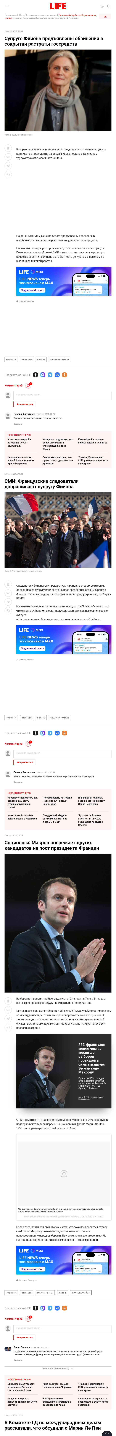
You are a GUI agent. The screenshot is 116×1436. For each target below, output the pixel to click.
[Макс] (43, 375)
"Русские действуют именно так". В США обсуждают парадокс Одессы (90, 820)
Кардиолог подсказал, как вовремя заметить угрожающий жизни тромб (58, 444)
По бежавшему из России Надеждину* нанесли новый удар (57, 801)
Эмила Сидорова (26, 301)
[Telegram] (50, 375)
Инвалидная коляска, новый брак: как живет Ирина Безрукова (21, 460)
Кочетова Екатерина (28, 1345)
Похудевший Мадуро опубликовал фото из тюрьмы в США (55, 818)
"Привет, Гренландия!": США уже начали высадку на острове (93, 460)
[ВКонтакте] (57, 375)
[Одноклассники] (64, 375)
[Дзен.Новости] (35, 375)
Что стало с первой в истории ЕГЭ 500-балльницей (19, 442)
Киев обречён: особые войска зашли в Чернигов (92, 441)
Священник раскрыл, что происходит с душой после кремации (58, 460)
